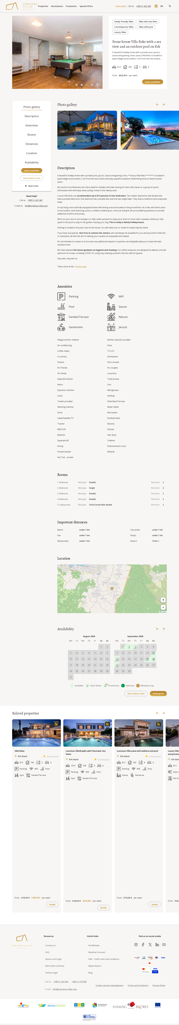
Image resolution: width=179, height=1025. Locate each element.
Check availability (152, 82)
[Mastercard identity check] (145, 970)
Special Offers (86, 6)
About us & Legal (53, 959)
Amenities (31, 125)
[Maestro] (156, 957)
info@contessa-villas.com (36, 205)
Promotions (71, 6)
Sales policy (120, 6)
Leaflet (163, 612)
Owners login (51, 972)
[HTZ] (23, 1005)
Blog (90, 972)
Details (52, 904)
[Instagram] (136, 945)
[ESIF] (89, 1017)
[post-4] (101, 677)
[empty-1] (77, 647)
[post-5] (107, 677)
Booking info (158, 693)
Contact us (50, 945)
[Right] (164, 104)
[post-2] (89, 677)
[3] (92, 85)
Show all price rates (31, 178)
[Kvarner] (99, 1005)
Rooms (32, 134)
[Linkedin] (157, 945)
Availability (32, 162)
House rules (81, 266)
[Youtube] (164, 944)
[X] (150, 945)
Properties (43, 6)
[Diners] (144, 957)
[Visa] (163, 957)
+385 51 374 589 (79, 981)
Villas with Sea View (148, 21)
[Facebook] (143, 945)
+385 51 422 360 (143, 6)
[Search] (170, 6)
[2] (87, 85)
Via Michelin (93, 945)
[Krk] (79, 1005)
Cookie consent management (109, 985)
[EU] (158, 1005)
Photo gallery (31, 107)
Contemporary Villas (123, 27)
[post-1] (83, 677)
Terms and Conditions (138, 985)
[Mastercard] (150, 963)
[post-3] (95, 677)
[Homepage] (21, 6)
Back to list (33, 186)
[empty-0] (71, 647)
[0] (76, 85)
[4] (97, 85)
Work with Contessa (54, 966)
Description (32, 116)
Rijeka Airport (94, 966)
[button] (112, 589)
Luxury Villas (120, 32)
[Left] (157, 104)
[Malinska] (51, 1005)
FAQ (47, 952)
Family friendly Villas (123, 21)
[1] (81, 85)
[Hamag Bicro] (130, 1005)
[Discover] (150, 957)
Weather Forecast (96, 952)
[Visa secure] (155, 970)
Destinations (57, 6)
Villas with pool (146, 27)
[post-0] (77, 677)
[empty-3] (89, 647)
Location (31, 153)
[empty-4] (95, 647)
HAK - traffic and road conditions (103, 959)
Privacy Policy (159, 985)
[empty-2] (83, 647)
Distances (32, 144)
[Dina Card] (137, 957)
